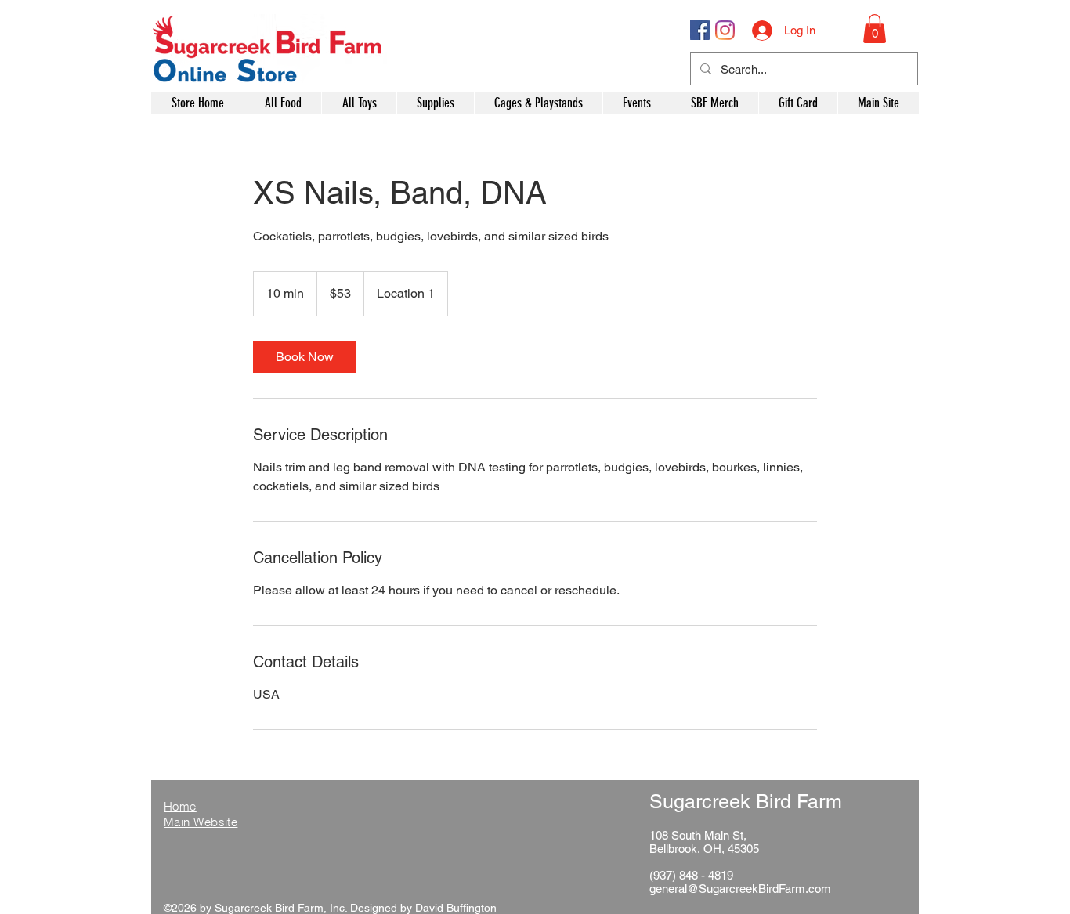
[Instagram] (725, 30)
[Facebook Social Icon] (700, 30)
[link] (304, 357)
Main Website (200, 822)
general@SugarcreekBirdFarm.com (740, 888)
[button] (874, 28)
